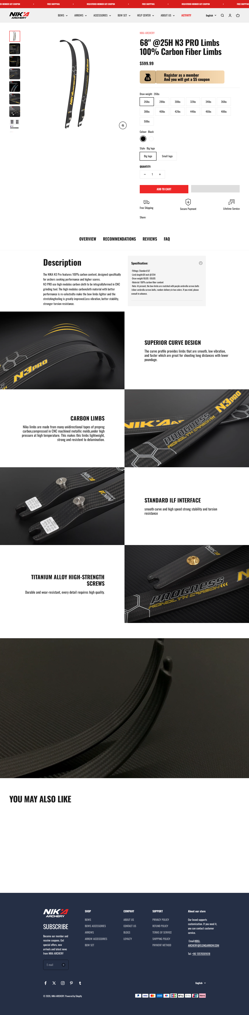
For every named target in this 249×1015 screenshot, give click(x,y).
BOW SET (122, 15)
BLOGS (126, 932)
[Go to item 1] (14, 36)
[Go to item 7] (14, 111)
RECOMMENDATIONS (119, 239)
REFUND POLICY (160, 926)
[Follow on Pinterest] (71, 983)
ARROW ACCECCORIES (96, 939)
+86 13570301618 (201, 954)
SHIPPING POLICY (161, 939)
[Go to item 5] (14, 86)
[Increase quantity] (160, 174)
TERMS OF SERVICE (162, 932)
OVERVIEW (87, 239)
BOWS (61, 15)
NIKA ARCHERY (147, 33)
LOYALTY (127, 939)
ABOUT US (166, 15)
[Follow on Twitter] (54, 983)
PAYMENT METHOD (161, 945)
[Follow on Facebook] (45, 983)
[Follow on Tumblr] (80, 983)
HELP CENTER (144, 15)
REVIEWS (150, 239)
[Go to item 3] (14, 61)
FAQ (167, 239)
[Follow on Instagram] (62, 983)
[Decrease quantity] (145, 174)
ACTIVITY (186, 15)
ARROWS (78, 15)
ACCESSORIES (101, 15)
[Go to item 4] (14, 73)
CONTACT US (129, 926)
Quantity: (145, 167)
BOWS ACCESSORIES (95, 926)
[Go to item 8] (14, 124)
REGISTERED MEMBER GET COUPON (47, 4)
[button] (215, 188)
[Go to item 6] (14, 99)
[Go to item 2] (14, 48)
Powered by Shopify (73, 996)
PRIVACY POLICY (160, 920)
